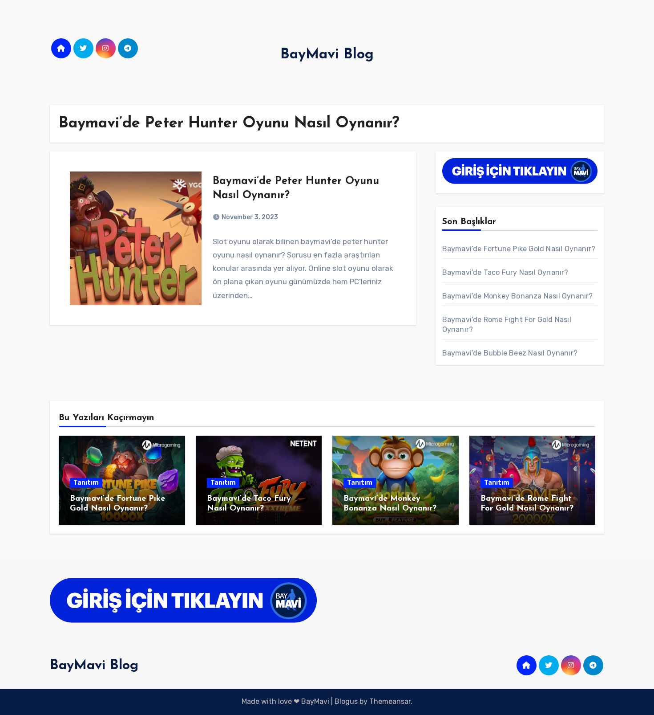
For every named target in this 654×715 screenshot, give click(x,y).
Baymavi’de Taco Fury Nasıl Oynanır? (505, 272)
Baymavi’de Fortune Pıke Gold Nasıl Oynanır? (519, 249)
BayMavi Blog (327, 55)
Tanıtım (86, 482)
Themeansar (390, 701)
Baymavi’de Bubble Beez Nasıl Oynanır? (509, 353)
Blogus (346, 701)
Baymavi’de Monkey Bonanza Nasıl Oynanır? (517, 296)
